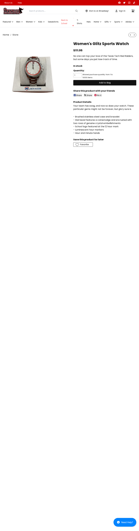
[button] (124, 523)
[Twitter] (124, 2)
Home (6, 34)
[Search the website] (76, 11)
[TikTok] (134, 2)
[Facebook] (119, 2)
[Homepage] (13, 10)
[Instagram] (129, 2)
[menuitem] (130, 35)
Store (15, 34)
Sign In (122, 11)
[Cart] (133, 11)
